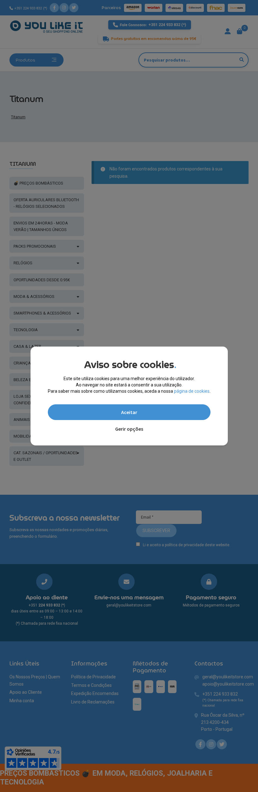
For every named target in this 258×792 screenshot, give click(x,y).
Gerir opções (129, 429)
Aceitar (129, 412)
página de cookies (192, 391)
